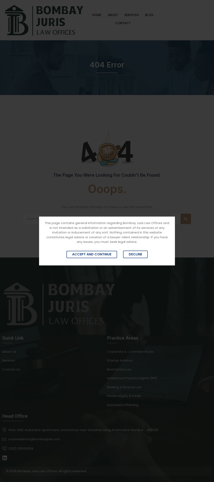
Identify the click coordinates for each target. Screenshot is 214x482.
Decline (135, 254)
